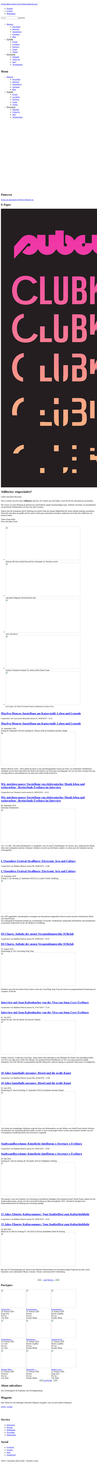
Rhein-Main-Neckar (14, 4)
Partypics (15, 47)
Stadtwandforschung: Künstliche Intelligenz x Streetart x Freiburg (41, 1143)
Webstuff (15, 57)
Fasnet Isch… (6, 1309)
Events (14, 42)
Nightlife (10, 39)
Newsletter (11, 1432)
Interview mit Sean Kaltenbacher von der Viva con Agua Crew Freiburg (45, 1002)
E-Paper (10, 11)
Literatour (16, 34)
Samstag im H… (57, 1339)
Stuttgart (25, 4)
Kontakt (10, 8)
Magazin (10, 24)
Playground (11, 54)
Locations (16, 44)
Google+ (10, 1450)
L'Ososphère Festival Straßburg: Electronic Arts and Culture (38, 861)
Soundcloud (11, 1455)
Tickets (15, 52)
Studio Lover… (57, 1369)
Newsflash (16, 27)
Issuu (9, 1452)
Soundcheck (17, 32)
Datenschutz (11, 1435)
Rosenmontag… (32, 1309)
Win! (14, 62)
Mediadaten (11, 14)
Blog (14, 37)
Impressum (11, 1425)
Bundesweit (33, 4)
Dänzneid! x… (31, 1369)
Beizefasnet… (31, 1339)
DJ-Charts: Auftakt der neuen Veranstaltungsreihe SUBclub (37, 933)
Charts (14, 49)
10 (51, 1280)
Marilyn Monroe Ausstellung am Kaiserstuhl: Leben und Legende (41, 713)
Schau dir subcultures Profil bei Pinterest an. (17, 200)
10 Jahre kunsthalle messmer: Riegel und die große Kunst (36, 1072)
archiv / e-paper (7, 1407)
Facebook (10, 1447)
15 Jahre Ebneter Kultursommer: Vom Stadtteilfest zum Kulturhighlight (45, 1214)
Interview (15, 29)
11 (53, 1280)
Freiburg (4, 4)
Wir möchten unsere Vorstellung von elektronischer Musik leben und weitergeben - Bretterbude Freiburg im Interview (43, 786)
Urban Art (16, 59)
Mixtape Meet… (7, 1369)
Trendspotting (17, 65)
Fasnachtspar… (7, 1339)
